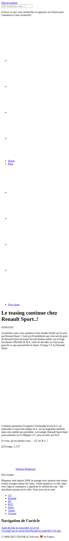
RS (9, 501)
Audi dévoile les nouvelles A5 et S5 (20, 527)
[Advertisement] (34, 387)
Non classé (14, 304)
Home (11, 160)
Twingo (12, 513)
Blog (10, 163)
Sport (11, 507)
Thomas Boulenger (25, 469)
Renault (12, 498)
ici (29, 336)
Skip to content (9, 2)
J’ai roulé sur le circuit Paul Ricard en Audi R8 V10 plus (31, 530)
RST (10, 504)
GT (10, 495)
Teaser (11, 510)
